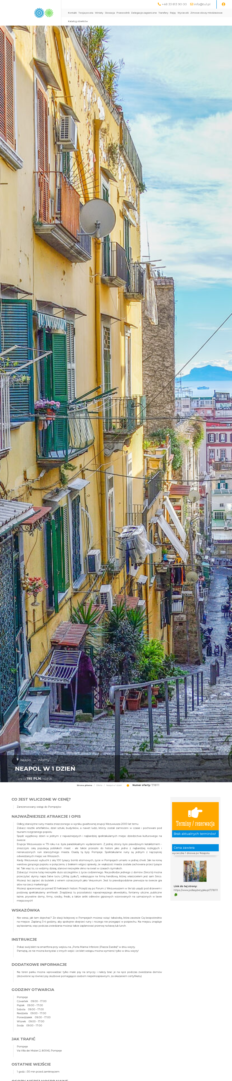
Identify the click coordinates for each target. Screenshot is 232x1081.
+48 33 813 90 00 (174, 4)
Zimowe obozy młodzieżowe (206, 13)
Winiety (99, 13)
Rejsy (173, 13)
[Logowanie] (223, 4)
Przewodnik (123, 13)
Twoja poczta (85, 13)
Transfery (163, 13)
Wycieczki (183, 13)
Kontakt (72, 13)
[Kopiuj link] (176, 894)
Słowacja (110, 13)
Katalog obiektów (78, 21)
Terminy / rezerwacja (195, 823)
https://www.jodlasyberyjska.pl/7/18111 (196, 890)
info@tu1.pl (202, 4)
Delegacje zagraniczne (144, 13)
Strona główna (84, 785)
